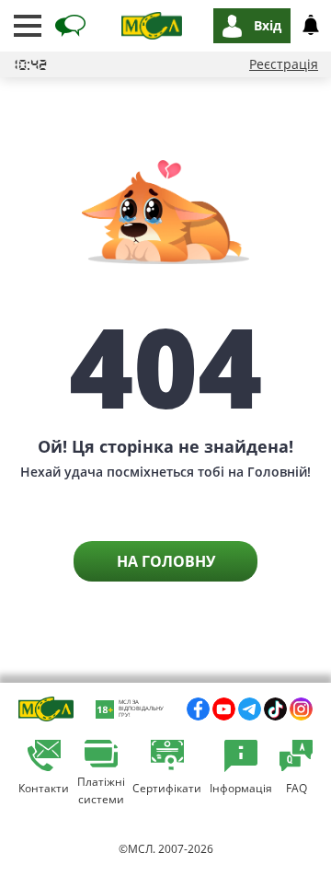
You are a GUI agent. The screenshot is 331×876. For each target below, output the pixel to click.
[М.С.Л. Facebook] (198, 708)
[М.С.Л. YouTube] (223, 708)
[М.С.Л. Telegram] (249, 708)
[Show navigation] (28, 26)
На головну (166, 561)
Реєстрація (283, 64)
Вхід (267, 25)
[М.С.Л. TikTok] (275, 708)
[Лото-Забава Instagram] (301, 708)
